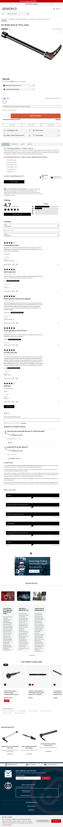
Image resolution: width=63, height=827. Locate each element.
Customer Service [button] (31, 802)
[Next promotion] (51, 4)
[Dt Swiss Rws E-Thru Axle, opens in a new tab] (9, 434)
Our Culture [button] (31, 806)
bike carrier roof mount (8, 710)
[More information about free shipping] (29, 130)
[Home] (9, 8)
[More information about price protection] (58, 135)
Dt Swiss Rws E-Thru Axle (17, 435)
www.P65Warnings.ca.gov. (9, 195)
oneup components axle (46, 710)
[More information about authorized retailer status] (33, 89)
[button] (45, 206)
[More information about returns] (58, 130)
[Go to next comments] (36, 553)
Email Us (27, 795)
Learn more (23, 423)
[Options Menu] (58, 264)
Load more (9, 406)
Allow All (56, 821)
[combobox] (31, 225)
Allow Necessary (43, 821)
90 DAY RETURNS (31, 4)
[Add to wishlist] (61, 33)
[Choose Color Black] (4, 101)
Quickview (10, 754)
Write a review (14, 181)
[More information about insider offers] (29, 135)
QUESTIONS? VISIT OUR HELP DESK (26, 791)
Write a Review (17, 214)
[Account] (54, 9)
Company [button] (31, 810)
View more (32, 655)
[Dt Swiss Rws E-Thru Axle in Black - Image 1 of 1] (31, 45)
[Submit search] (27, 13)
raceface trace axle (7, 713)
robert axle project (21, 710)
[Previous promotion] (11, 4)
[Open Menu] (3, 14)
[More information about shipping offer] (33, 85)
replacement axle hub (19, 713)
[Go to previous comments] (28, 553)
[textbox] (31, 419)
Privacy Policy (8, 824)
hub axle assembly (33, 710)
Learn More (58, 119)
